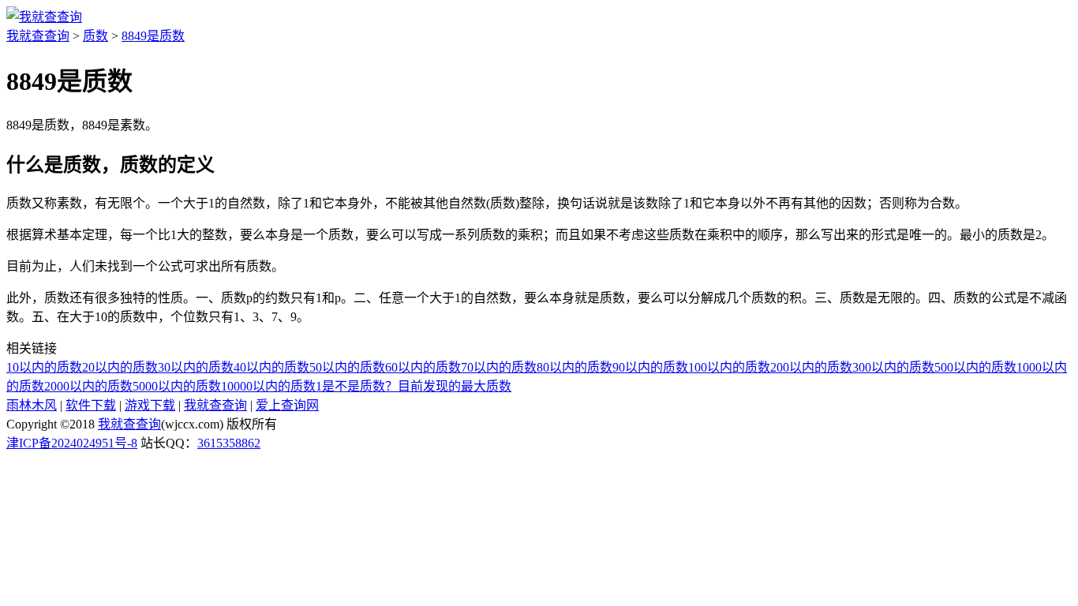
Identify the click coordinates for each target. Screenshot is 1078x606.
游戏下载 (150, 405)
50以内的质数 (347, 367)
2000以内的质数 (88, 386)
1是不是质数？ (357, 386)
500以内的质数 (975, 367)
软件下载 (91, 405)
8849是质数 (153, 36)
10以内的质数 (44, 367)
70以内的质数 (499, 367)
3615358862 (228, 443)
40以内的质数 (271, 367)
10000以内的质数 (268, 386)
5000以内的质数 (177, 386)
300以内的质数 (893, 367)
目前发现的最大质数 (454, 386)
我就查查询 (37, 36)
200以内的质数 (811, 367)
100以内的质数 (729, 367)
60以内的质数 (423, 367)
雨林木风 (31, 405)
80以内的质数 (574, 367)
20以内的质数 (120, 367)
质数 (95, 36)
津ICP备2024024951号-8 (71, 443)
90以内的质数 (650, 367)
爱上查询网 (287, 405)
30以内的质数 (196, 367)
